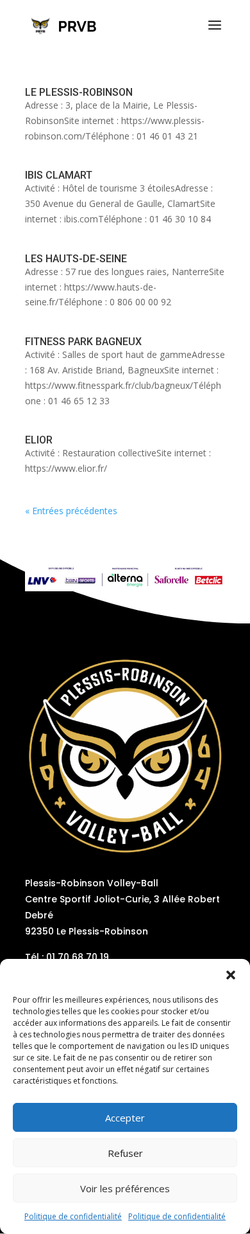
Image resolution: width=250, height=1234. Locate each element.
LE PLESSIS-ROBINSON (79, 92)
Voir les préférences (125, 1188)
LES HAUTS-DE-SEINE (76, 259)
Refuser (125, 1153)
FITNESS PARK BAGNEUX (83, 341)
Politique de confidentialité (73, 1216)
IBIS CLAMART (58, 175)
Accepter (125, 1117)
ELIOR (39, 440)
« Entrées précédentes (71, 511)
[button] (230, 975)
